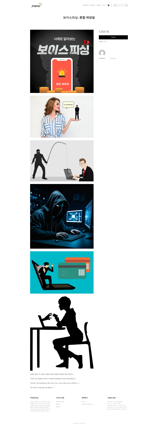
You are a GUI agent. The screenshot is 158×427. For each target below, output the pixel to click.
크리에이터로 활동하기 (87, 404)
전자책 (105, 41)
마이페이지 (92, 5)
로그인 (103, 5)
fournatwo (113, 58)
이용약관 (58, 404)
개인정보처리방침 (60, 401)
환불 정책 (58, 406)
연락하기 (84, 401)
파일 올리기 (86, 5)
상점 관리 (99, 5)
